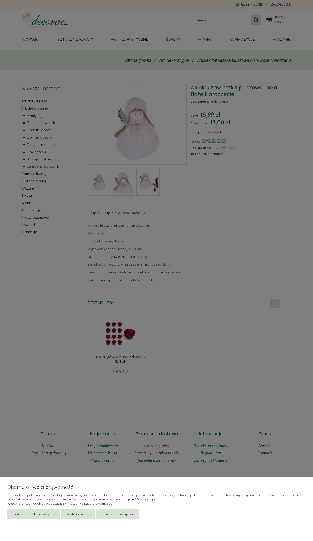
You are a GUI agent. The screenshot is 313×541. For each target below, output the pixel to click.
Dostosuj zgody (78, 514)
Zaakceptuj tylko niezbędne (33, 514)
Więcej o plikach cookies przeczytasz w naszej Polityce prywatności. (59, 503)
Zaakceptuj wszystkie (117, 514)
